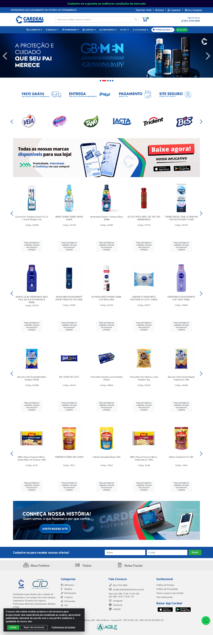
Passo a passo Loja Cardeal (169, 593)
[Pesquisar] (136, 20)
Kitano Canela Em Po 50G (181, 457)
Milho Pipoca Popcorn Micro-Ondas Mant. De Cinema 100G (32, 458)
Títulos (86, 565)
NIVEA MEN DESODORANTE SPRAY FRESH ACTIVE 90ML (69, 298)
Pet (66, 605)
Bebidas (68, 589)
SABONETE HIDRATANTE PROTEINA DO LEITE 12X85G (144, 298)
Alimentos (69, 585)
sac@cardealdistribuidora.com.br (128, 589)
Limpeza (68, 597)
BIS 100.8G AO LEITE (69, 377)
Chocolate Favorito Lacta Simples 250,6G (106, 378)
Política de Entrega (165, 585)
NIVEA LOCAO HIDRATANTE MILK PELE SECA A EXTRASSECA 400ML (32, 300)
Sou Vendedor (195, 10)
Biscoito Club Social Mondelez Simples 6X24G (31, 378)
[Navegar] (5, 56)
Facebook (117, 605)
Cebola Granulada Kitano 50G (106, 457)
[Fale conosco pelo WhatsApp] (205, 620)
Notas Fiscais (133, 565)
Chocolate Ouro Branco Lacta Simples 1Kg (144, 378)
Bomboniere (70, 593)
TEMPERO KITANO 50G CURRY (69, 457)
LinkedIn (116, 609)
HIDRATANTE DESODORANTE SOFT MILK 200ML (181, 298)
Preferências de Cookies (63, 627)
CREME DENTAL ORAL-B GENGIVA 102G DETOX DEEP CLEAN (181, 218)
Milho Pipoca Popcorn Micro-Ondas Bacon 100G (144, 458)
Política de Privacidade (167, 589)
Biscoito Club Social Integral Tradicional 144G (181, 378)
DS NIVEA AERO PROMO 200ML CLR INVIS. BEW (107, 298)
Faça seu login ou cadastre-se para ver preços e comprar (31, 246)
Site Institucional (164, 597)
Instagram (117, 601)
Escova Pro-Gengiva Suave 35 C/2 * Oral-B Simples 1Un (32, 218)
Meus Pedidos (40, 565)
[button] (100, 80)
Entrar (161, 10)
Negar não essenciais (34, 627)
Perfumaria (69, 601)
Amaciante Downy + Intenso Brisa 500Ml (106, 218)
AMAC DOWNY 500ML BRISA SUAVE (69, 218)
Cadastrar (176, 10)
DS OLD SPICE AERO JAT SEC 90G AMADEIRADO (144, 218)
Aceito (13, 627)
